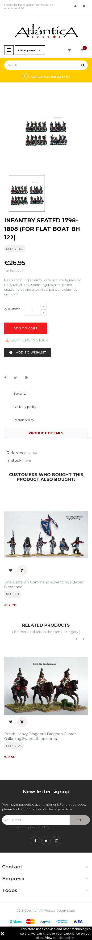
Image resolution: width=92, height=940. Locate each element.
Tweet (15, 377)
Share (5, 377)
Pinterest (26, 377)
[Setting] (85, 6)
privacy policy (38, 827)
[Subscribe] (80, 820)
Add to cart (26, 328)
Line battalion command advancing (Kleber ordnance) (44, 584)
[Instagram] (56, 840)
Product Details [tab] (46, 433)
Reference (17, 453)
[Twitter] (46, 840)
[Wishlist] (70, 50)
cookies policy (63, 938)
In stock (14, 460)
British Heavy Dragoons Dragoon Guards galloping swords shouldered (40, 736)
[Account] (76, 6)
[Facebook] (35, 840)
